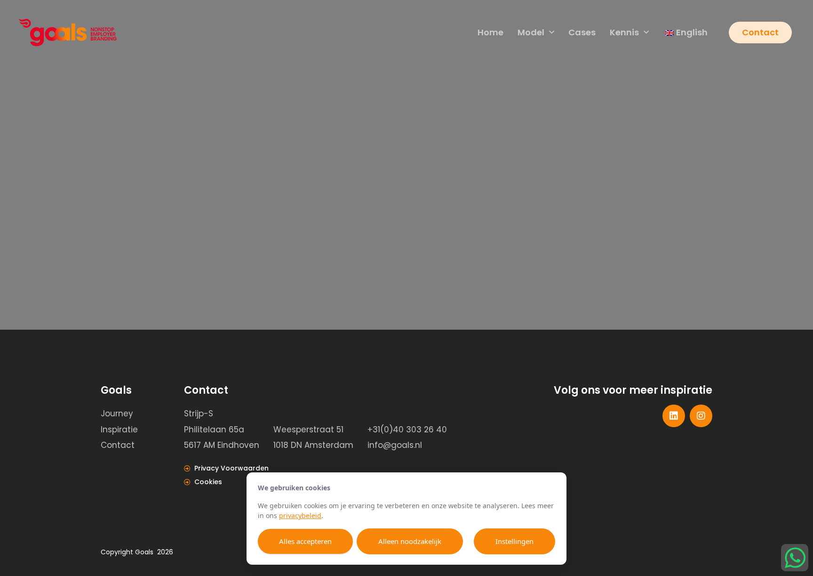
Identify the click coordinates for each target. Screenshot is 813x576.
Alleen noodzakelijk (409, 541)
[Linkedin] (673, 416)
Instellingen (514, 541)
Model (531, 32)
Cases (582, 32)
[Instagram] (701, 416)
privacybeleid (300, 515)
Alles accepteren (305, 541)
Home (490, 32)
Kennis (624, 32)
